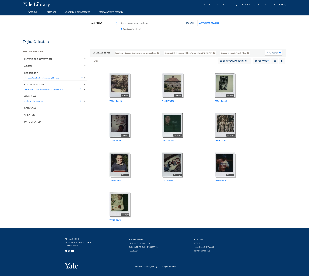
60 (261, 61)
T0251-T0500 (168, 101)
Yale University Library (43, 5)
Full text (137, 29)
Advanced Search (209, 23)
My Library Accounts (139, 243)
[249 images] (172, 85)
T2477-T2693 (115, 220)
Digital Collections (36, 42)
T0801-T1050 (115, 140)
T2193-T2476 (220, 180)
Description (127, 29)
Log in (236, 5)
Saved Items (209, 5)
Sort (234, 61)
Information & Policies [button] (111, 12)
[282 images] (172, 164)
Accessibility (199, 239)
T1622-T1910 (115, 180)
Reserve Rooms (264, 5)
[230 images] (172, 124)
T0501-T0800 (221, 101)
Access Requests (224, 5)
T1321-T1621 (220, 140)
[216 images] (119, 204)
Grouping (30, 96)
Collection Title (34, 84)
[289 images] (119, 164)
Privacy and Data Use (203, 247)
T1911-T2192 (167, 180)
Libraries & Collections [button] (77, 12)
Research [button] (33, 12)
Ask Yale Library (248, 5)
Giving (196, 243)
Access (28, 65)
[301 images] (225, 85)
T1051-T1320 (168, 140)
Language (30, 107)
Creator (29, 114)
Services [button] (51, 12)
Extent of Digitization (38, 58)
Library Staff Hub (201, 251)
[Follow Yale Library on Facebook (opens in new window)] (66, 251)
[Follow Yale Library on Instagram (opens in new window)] (69, 251)
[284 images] (225, 164)
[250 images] (119, 124)
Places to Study (280, 5)
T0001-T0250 (115, 101)
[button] (189, 23)
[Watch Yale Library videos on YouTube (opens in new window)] (72, 251)
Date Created (32, 121)
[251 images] (119, 85)
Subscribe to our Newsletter (143, 247)
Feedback (133, 251)
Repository (31, 72)
